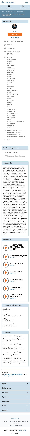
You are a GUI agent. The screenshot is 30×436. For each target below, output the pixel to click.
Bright (9, 61)
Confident (10, 65)
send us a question (7, 376)
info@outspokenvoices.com (15, 425)
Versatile (10, 86)
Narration (11, 123)
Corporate (11, 69)
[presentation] (1, 6)
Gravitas (10, 100)
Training (10, 127)
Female (9, 45)
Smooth (10, 83)
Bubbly (9, 92)
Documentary (12, 113)
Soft (8, 84)
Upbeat (9, 102)
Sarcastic (10, 81)
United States (18, 41)
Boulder (10, 41)
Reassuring (11, 79)
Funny (9, 98)
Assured (10, 57)
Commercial (11, 109)
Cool (9, 67)
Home (3, 11)
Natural (10, 75)
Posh (9, 77)
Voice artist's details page (19, 11)
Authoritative (12, 59)
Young (9, 88)
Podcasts (10, 125)
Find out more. (21, 430)
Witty (9, 106)
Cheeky (9, 63)
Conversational (13, 94)
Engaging (10, 71)
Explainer (10, 119)
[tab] (15, 384)
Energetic (10, 96)
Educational (11, 115)
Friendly (10, 73)
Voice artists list (9, 11)
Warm (9, 104)
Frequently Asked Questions (13, 374)
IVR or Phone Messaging (15, 121)
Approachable (12, 90)
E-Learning (11, 117)
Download (12, 250)
